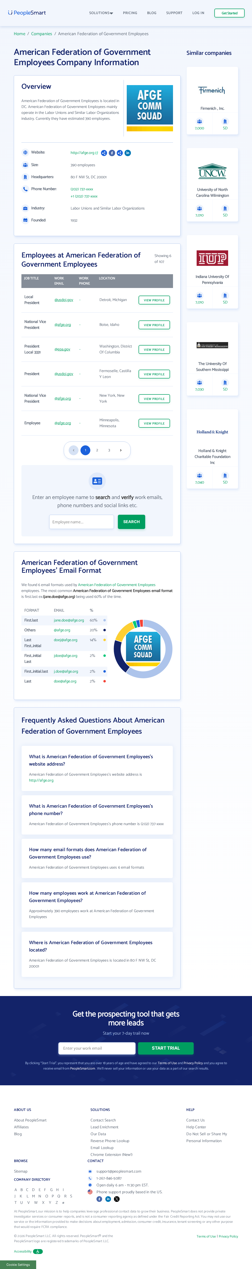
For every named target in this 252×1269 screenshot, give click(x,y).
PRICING (130, 13)
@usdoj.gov (64, 300)
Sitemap (20, 1171)
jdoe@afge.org (65, 655)
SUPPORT (174, 13)
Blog (18, 1134)
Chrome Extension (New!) (111, 1154)
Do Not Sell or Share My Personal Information (206, 1137)
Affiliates (21, 1127)
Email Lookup (102, 1148)
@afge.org (63, 324)
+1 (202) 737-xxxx (84, 196)
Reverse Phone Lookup (110, 1141)
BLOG (152, 13)
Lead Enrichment (104, 1127)
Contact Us (195, 1120)
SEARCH (131, 521)
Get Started (229, 13)
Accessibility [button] (23, 1251)
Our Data (98, 1134)
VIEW (154, 300)
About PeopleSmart (30, 1120)
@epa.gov (62, 349)
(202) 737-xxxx (82, 189)
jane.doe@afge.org (69, 620)
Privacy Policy (193, 1063)
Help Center (196, 1127)
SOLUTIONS (99, 13)
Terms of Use (167, 1063)
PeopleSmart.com (82, 1069)
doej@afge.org (65, 640)
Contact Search (103, 1120)
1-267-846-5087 (109, 1178)
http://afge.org (82, 153)
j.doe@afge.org (66, 671)
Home (19, 34)
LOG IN (198, 13)
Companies (41, 34)
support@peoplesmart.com (118, 1171)
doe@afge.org (65, 681)
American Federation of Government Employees (117, 585)
